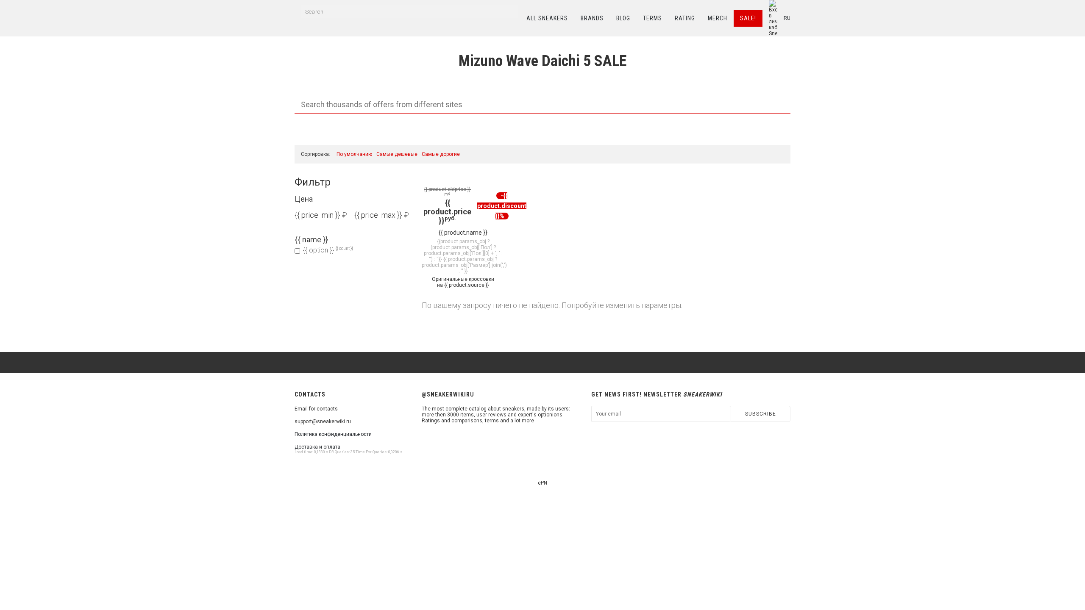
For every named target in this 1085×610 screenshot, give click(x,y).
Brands (592, 18)
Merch (717, 18)
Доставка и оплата (317, 447)
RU (787, 18)
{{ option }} (328, 250)
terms (652, 18)
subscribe (760, 414)
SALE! (748, 18)
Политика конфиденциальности (333, 434)
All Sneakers (547, 18)
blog (623, 18)
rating (685, 18)
